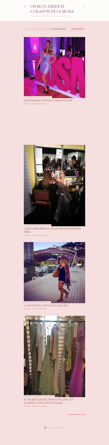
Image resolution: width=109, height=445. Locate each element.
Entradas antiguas (76, 415)
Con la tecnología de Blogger (56, 427)
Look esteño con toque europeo (46, 305)
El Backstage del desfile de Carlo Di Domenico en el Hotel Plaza (48, 401)
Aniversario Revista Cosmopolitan (48, 100)
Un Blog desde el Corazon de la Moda (52, 9)
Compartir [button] (27, 103)
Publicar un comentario (39, 103)
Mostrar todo (77, 29)
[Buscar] (84, 6)
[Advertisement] (54, 124)
